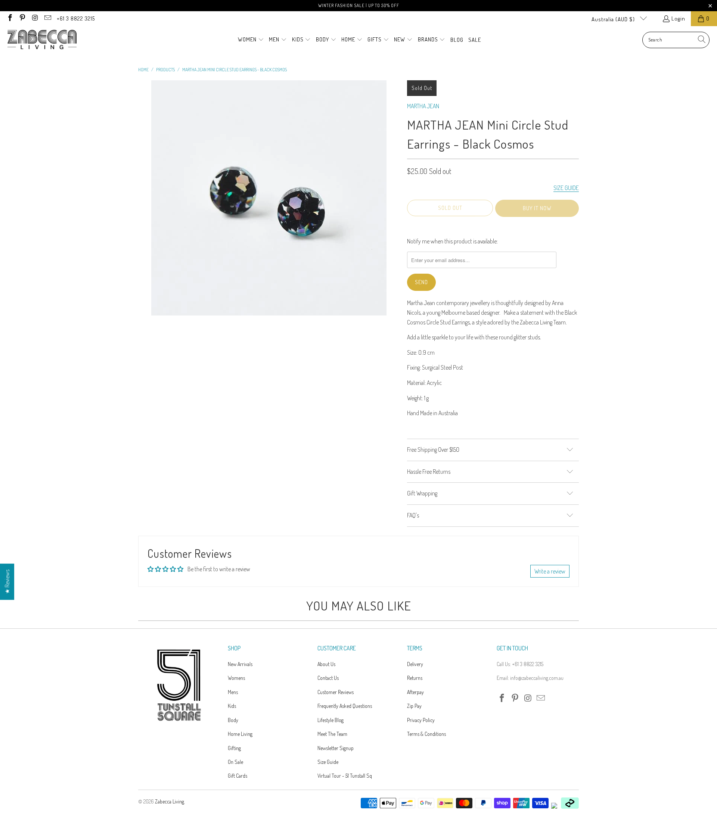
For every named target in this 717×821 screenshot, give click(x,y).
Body (233, 720)
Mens (233, 692)
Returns (414, 678)
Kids (232, 706)
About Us (326, 664)
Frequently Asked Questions (344, 706)
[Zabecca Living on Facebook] (9, 18)
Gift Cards (237, 775)
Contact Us (328, 678)
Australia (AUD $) (614, 19)
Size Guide (327, 762)
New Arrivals (240, 664)
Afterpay (415, 692)
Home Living (240, 734)
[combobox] (676, 40)
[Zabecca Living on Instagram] (34, 18)
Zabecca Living (169, 801)
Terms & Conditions (426, 734)
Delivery (415, 664)
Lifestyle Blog (330, 720)
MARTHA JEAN (423, 106)
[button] (251, 40)
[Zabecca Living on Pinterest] (22, 18)
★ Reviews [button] (7, 582)
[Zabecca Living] (42, 40)
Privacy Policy (421, 720)
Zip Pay (414, 706)
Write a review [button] (549, 571)
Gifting (234, 748)
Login (678, 18)
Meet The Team (332, 734)
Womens (236, 678)
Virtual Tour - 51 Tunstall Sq (344, 775)
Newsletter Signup (335, 748)
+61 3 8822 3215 (76, 18)
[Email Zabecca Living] (47, 18)
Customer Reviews (335, 692)
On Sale (235, 762)
